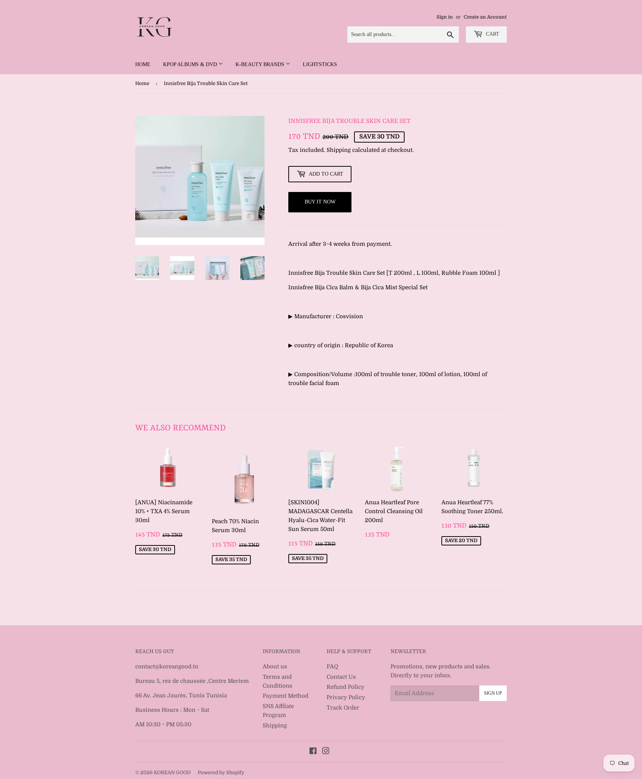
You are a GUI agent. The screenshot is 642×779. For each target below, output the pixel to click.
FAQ (332, 666)
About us (275, 666)
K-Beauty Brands (261, 64)
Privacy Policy (346, 697)
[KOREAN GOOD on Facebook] (313, 752)
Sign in (445, 17)
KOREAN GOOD (172, 772)
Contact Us (341, 677)
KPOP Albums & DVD (190, 64)
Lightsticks (320, 64)
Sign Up (493, 693)
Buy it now (320, 202)
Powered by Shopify (221, 772)
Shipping (339, 150)
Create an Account (485, 17)
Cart (491, 34)
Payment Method (285, 695)
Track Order (343, 707)
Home (142, 64)
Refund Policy (345, 687)
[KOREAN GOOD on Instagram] (326, 752)
